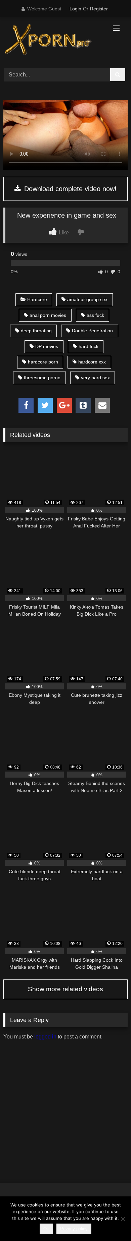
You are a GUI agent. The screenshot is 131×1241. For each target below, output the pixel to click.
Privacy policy (74, 1228)
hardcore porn (43, 361)
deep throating (36, 330)
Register (99, 8)
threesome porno (42, 377)
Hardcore (37, 299)
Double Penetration (92, 330)
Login (75, 8)
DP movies (46, 346)
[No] (122, 1219)
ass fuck (95, 315)
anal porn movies (48, 315)
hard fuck (88, 346)
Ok (46, 1228)
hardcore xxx (92, 361)
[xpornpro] (53, 41)
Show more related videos (65, 989)
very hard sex (95, 377)
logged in (45, 1036)
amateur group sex (87, 299)
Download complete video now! (69, 188)
